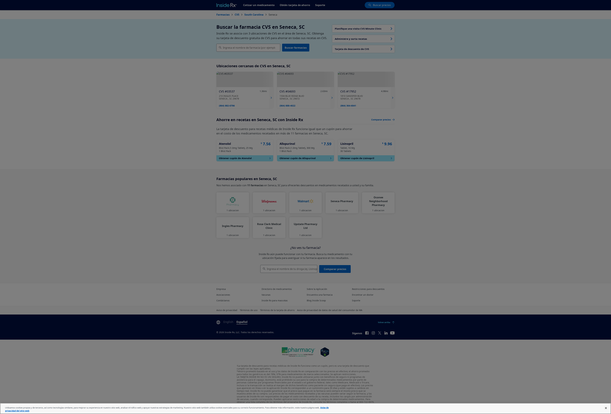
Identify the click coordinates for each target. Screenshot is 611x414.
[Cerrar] (605, 408)
